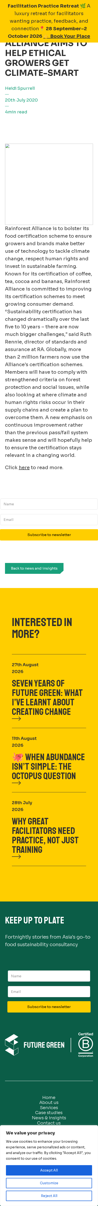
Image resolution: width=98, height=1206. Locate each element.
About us (49, 1102)
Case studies (49, 1112)
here (24, 468)
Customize (49, 1183)
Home (48, 1097)
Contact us (49, 1123)
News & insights (49, 1117)
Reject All (49, 1196)
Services (49, 1107)
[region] (49, 1165)
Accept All (49, 1170)
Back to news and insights (34, 568)
